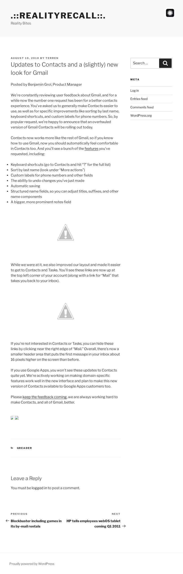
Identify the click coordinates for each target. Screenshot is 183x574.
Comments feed (142, 107)
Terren (52, 58)
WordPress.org (141, 115)
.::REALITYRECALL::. (58, 15)
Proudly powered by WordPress (31, 564)
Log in (134, 90)
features (91, 148)
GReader (24, 448)
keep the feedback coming (45, 397)
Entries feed (139, 99)
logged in (39, 488)
